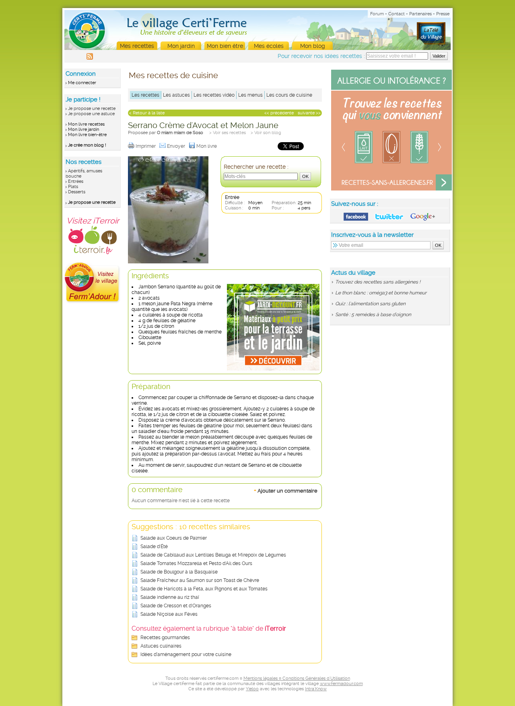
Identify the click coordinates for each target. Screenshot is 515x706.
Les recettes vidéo (214, 95)
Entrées (75, 181)
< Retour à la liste (147, 113)
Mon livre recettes (86, 124)
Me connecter (82, 82)
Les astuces (176, 95)
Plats (73, 186)
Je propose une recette (91, 108)
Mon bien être (225, 46)
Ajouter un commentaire (285, 490)
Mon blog (312, 46)
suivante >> (309, 113)
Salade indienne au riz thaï (169, 597)
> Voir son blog (266, 132)
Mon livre (207, 146)
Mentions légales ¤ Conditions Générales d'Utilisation (296, 678)
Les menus (250, 95)
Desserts (76, 192)
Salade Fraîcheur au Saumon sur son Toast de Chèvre (199, 580)
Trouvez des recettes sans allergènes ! (377, 282)
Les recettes (145, 95)
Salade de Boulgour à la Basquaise (179, 572)
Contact (396, 14)
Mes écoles (269, 46)
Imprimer (146, 146)
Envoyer (176, 146)
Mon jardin (181, 46)
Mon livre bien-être (87, 134)
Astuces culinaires (160, 646)
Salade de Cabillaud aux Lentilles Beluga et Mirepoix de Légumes (213, 555)
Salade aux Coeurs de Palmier (173, 538)
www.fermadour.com (341, 683)
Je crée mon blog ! (87, 145)
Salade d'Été (154, 546)
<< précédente (279, 113)
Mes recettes (137, 46)
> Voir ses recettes (227, 132)
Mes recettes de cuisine (173, 75)
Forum (377, 14)
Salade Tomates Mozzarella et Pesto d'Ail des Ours (196, 563)
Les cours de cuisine (289, 95)
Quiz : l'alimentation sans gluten (370, 303)
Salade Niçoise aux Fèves (169, 614)
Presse (442, 14)
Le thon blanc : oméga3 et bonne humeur (380, 293)
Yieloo (252, 689)
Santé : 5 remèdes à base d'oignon (373, 314)
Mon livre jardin (83, 129)
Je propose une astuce (91, 113)
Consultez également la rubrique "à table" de (209, 628)
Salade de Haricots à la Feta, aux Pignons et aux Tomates (204, 589)
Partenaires (420, 14)
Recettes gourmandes (165, 637)
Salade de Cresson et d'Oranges (175, 606)
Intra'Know (316, 689)
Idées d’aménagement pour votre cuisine (185, 654)
